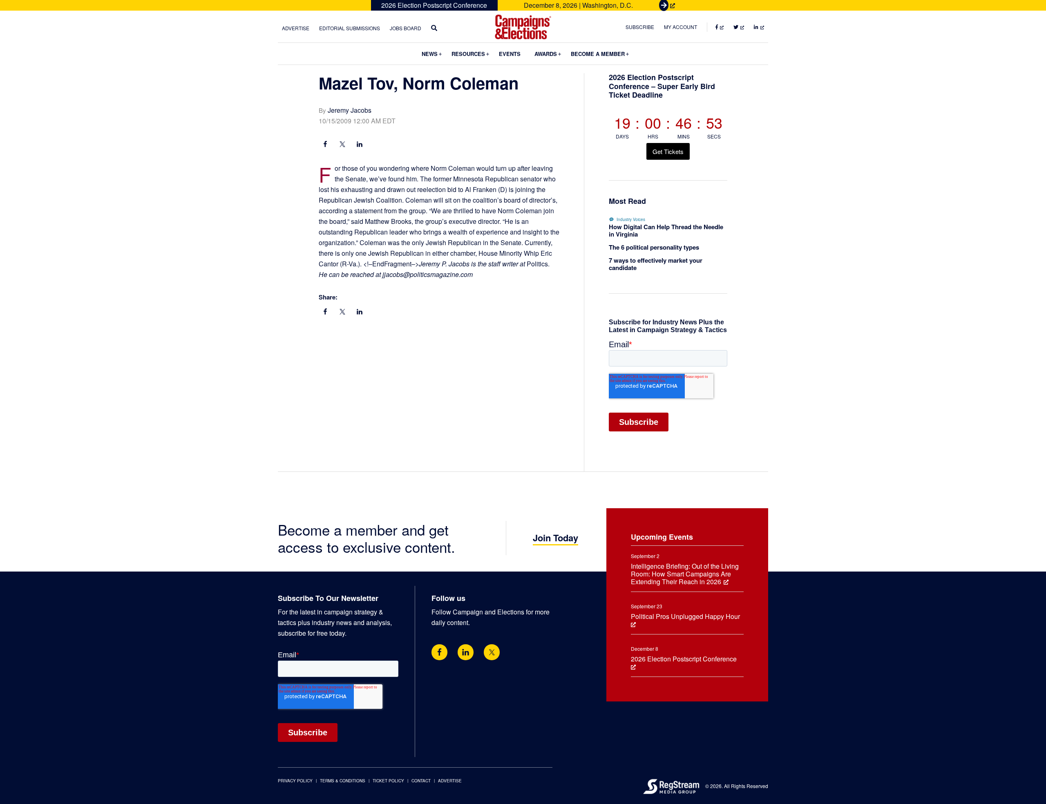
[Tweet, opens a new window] (342, 145)
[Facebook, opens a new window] (325, 145)
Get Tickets (668, 151)
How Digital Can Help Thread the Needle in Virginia (666, 230)
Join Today (555, 537)
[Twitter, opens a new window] (492, 652)
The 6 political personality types (654, 247)
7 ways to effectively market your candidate (655, 264)
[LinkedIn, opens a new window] (359, 145)
